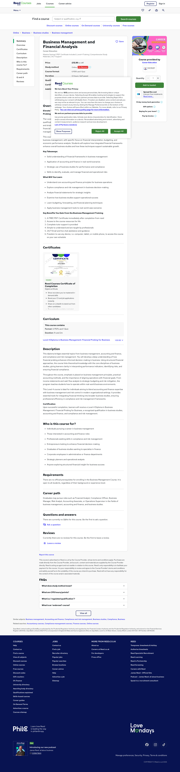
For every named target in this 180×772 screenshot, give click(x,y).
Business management (62, 33)
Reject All (100, 131)
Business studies (41, 33)
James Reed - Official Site (141, 673)
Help (15, 645)
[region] (91, 107)
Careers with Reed (138, 669)
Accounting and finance (54, 619)
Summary (21, 41)
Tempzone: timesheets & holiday (144, 645)
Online (16, 33)
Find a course (40, 19)
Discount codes (19, 673)
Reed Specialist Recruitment (142, 653)
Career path (22, 73)
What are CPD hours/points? (55, 592)
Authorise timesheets (139, 649)
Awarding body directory (23, 688)
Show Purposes (63, 131)
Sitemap (55, 681)
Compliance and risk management (78, 619)
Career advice (65, 3)
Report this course (46, 555)
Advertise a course (20, 708)
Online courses (72, 25)
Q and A (20, 77)
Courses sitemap (20, 712)
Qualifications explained (23, 692)
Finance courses (79, 623)
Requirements (23, 69)
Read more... (148, 96)
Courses (50, 3)
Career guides (19, 700)
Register (150, 3)
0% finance (17, 681)
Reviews (20, 81)
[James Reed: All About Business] (20, 748)
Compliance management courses (58, 623)
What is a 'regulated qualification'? (58, 599)
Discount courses (54, 25)
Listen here (36, 753)
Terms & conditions (158, 755)
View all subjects (20, 657)
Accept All (118, 131)
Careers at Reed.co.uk (100, 649)
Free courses (128, 25)
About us (95, 645)
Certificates (22, 49)
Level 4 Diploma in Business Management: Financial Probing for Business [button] (82, 340)
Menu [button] (15, 10)
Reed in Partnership (139, 661)
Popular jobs (57, 657)
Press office (96, 657)
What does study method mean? (57, 586)
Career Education (149, 62)
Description (22, 57)
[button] (90, 67)
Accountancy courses (35, 623)
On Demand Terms (20, 704)
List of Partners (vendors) (66, 125)
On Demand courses (91, 25)
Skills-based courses (21, 696)
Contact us (17, 649)
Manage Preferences (125, 755)
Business (26, 33)
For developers (97, 653)
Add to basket (149, 85)
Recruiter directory (60, 653)
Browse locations (59, 665)
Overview (21, 45)
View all (83, 613)
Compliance (112, 619)
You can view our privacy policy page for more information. (85, 110)
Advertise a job (58, 677)
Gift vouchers (18, 677)
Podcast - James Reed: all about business (147, 677)
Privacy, (146, 755)
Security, (139, 755)
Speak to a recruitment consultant (144, 681)
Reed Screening (137, 665)
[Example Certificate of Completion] (61, 265)
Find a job (56, 649)
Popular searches (59, 661)
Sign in (162, 3)
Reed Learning (137, 657)
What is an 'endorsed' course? (56, 605)
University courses (111, 25)
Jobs (38, 3)
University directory (21, 684)
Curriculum (21, 53)
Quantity (140, 78)
